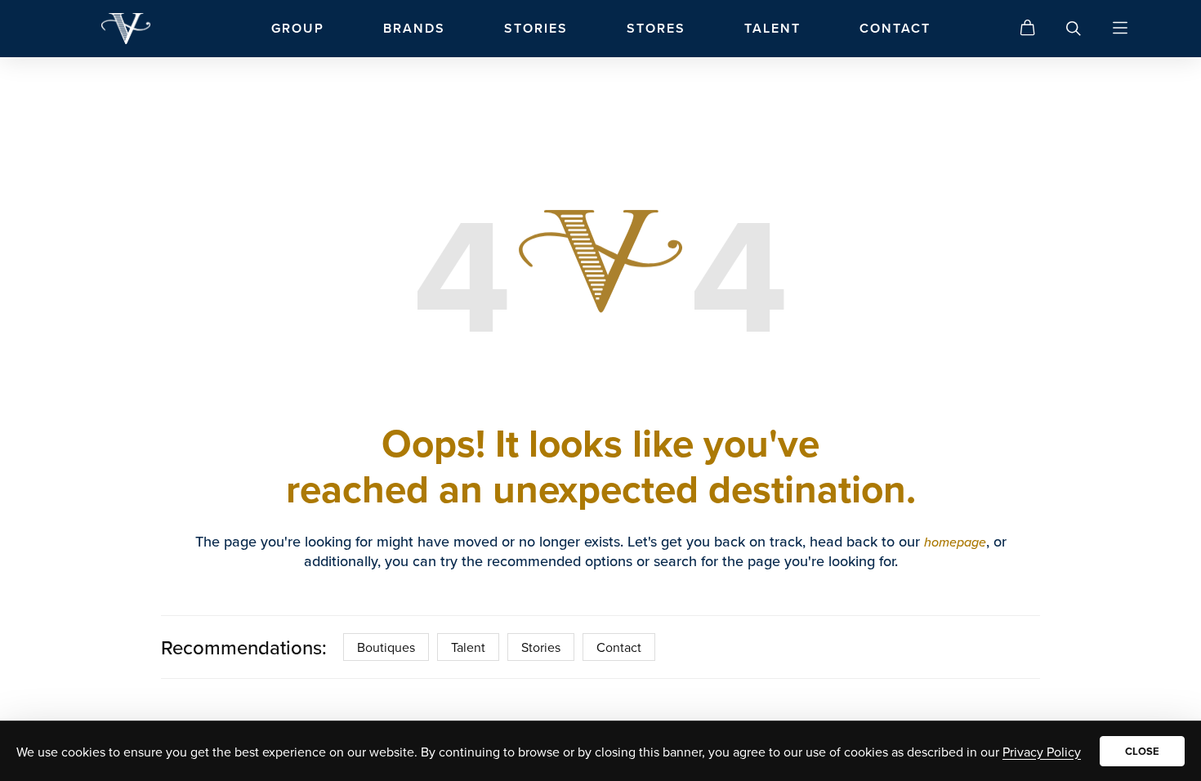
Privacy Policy (1041, 752)
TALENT (772, 28)
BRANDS (414, 28)
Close (1142, 751)
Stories (540, 647)
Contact (618, 647)
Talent (468, 647)
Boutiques (386, 647)
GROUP (297, 28)
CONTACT (895, 28)
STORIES (536, 28)
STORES (656, 28)
